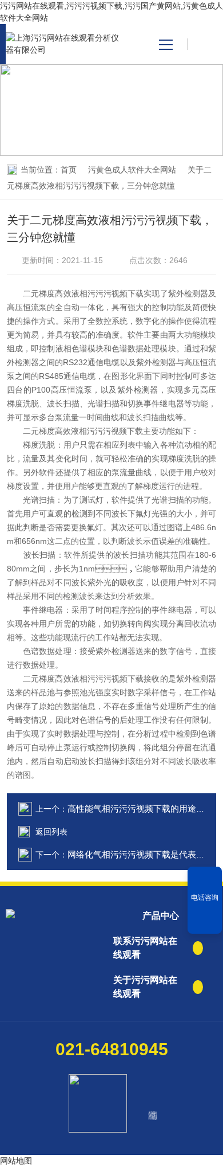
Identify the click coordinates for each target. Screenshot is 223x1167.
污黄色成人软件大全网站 (132, 169)
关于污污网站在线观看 (145, 986)
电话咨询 (204, 898)
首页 (69, 169)
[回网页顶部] (205, 921)
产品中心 (160, 916)
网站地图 (16, 1160)
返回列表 (51, 831)
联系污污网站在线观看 (145, 948)
